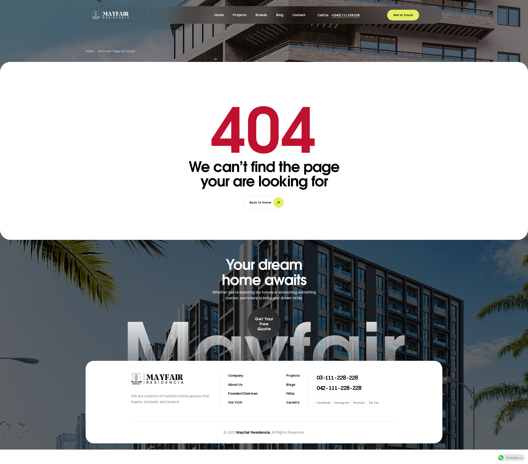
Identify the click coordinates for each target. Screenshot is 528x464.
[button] (345, 15)
